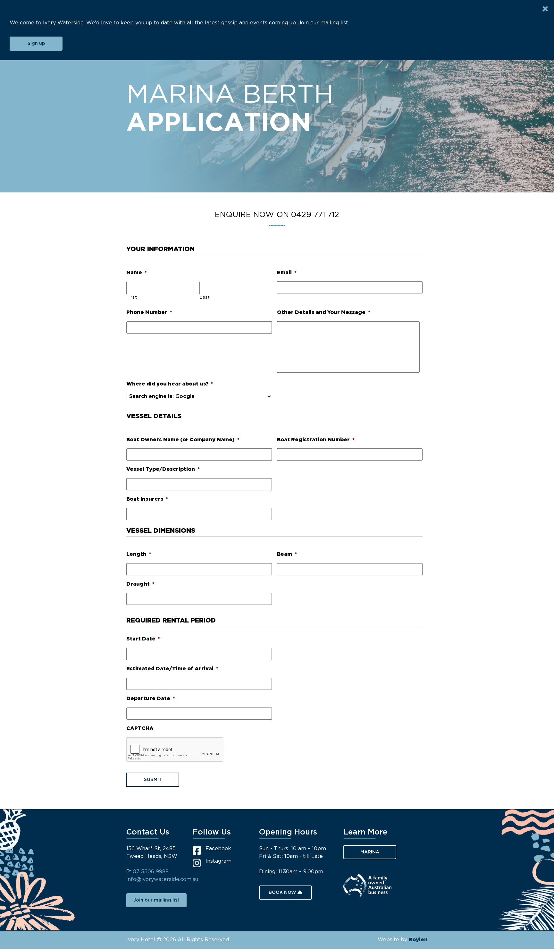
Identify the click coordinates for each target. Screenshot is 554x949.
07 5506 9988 (151, 871)
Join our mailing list (156, 900)
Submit (153, 780)
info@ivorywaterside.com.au (162, 879)
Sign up (36, 44)
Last (205, 297)
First (132, 297)
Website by (403, 939)
